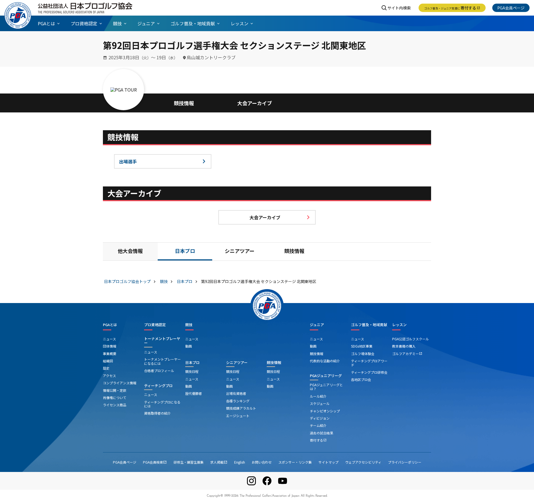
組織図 (108, 360)
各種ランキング (237, 400)
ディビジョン (320, 418)
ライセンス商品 (114, 404)
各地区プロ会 (361, 379)
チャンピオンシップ (325, 411)
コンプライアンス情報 (119, 382)
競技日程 (192, 371)
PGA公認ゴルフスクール (410, 338)
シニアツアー (239, 251)
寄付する (452, 8)
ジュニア (317, 325)
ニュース (109, 338)
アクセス (109, 375)
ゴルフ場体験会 (362, 353)
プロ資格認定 (155, 325)
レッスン (399, 325)
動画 (188, 346)
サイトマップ (328, 462)
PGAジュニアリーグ (326, 375)
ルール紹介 (318, 396)
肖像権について (114, 397)
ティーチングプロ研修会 (369, 372)
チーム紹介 (318, 425)
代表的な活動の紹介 (325, 360)
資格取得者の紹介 (157, 413)
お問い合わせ (262, 462)
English (239, 462)
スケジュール (320, 403)
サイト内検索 (399, 8)
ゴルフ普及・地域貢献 (369, 325)
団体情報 (109, 346)
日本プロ (185, 251)
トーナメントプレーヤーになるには (162, 361)
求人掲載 (219, 462)
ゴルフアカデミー (407, 353)
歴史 (106, 368)
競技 (188, 325)
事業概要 (109, 353)
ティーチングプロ (158, 385)
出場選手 (128, 161)
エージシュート (237, 415)
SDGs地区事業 (361, 346)
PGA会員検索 (155, 462)
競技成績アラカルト (241, 408)
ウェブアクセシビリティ (363, 462)
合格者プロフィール (159, 370)
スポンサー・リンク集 (295, 462)
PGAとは (110, 325)
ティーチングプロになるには (162, 404)
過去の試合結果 (321, 432)
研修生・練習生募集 (189, 462)
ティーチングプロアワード (369, 362)
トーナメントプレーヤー (162, 341)
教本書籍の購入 (404, 346)
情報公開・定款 (114, 390)
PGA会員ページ (511, 8)
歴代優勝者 (193, 393)
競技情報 (184, 103)
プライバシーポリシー (404, 462)
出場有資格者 (236, 393)
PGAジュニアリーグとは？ (326, 386)
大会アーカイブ (254, 103)
